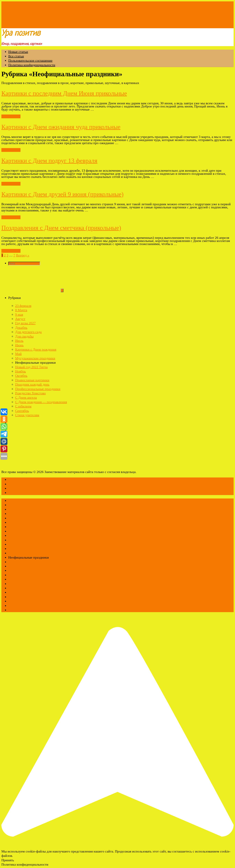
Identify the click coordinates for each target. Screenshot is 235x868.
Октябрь (21, 375)
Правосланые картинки (32, 380)
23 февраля (23, 306)
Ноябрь (20, 371)
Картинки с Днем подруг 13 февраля (49, 160)
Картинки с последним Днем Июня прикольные (64, 93)
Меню (5, 26)
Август (20, 319)
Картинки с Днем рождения (35, 349)
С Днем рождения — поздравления (41, 402)
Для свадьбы (24, 336)
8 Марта (21, 310)
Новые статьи (18, 52)
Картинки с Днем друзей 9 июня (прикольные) (62, 194)
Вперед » (22, 255)
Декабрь (21, 327)
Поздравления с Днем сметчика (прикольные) (61, 227)
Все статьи (16, 56)
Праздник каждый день (32, 384)
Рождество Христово (30, 393)
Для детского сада (28, 332)
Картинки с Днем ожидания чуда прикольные (60, 126)
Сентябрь (22, 411)
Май (18, 354)
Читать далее (10, 116)
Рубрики (17, 26)
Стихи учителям (27, 415)
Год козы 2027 (25, 323)
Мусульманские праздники (35, 358)
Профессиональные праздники (37, 389)
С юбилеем (23, 406)
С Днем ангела (26, 397)
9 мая (19, 314)
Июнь (19, 345)
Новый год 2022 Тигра (31, 367)
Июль (19, 340)
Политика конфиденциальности (31, 65)
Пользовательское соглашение (30, 60)
